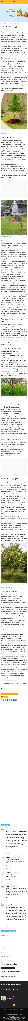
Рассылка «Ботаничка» (13, 1009)
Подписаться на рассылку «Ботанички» (11, 971)
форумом (2, 949)
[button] (26, 2)
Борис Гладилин (10, 903)
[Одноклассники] (5, 700)
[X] (14, 700)
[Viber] (16, 700)
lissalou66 (4, 240)
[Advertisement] (14, 763)
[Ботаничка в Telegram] (9, 989)
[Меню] (2, 2)
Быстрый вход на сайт (6, 960)
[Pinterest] (7, 700)
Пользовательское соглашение (19, 1011)
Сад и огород (3, 23)
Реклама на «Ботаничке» (6, 1011)
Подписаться (4, 964)
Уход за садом (9, 23)
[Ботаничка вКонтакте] (6, 989)
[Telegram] (9, 700)
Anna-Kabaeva (3, 29)
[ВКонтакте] (3, 700)
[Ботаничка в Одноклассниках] (2, 989)
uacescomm (5, 133)
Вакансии (22, 1009)
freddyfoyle (5, 401)
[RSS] (17, 989)
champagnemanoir (7, 587)
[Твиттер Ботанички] (13, 989)
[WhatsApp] (11, 700)
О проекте (5, 1009)
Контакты (21, 1014)
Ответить (9, 853)
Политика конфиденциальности (11, 1014)
